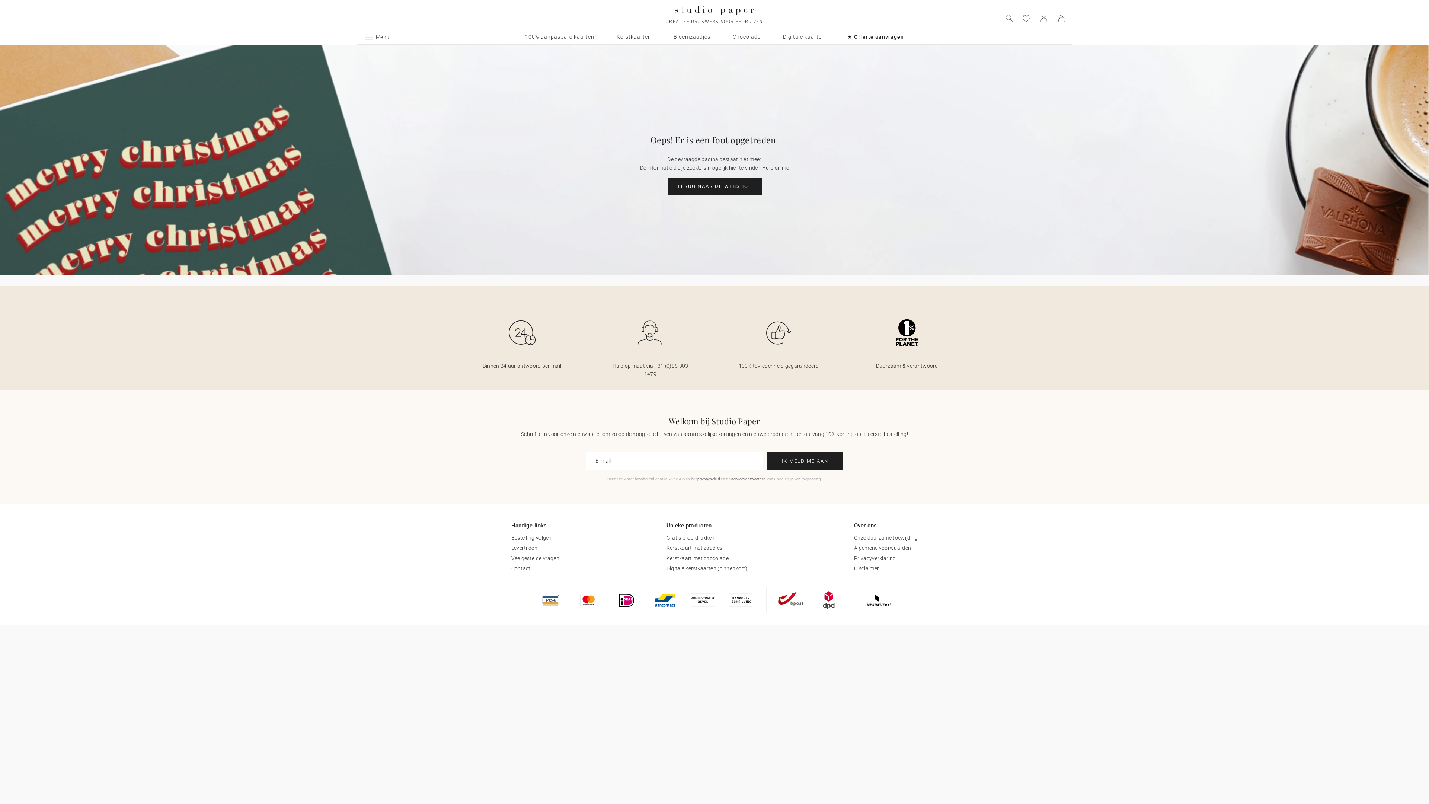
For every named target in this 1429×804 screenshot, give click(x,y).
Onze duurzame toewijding (886, 538)
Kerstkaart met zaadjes (694, 548)
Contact (521, 568)
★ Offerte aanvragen (875, 37)
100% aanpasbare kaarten (559, 37)
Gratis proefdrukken (690, 538)
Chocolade (747, 37)
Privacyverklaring (875, 558)
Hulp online (775, 168)
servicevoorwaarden (748, 479)
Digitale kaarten (804, 37)
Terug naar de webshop (714, 186)
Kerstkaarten (634, 37)
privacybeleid (708, 479)
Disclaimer (866, 568)
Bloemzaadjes (692, 37)
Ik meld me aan (805, 461)
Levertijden (524, 548)
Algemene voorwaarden (882, 548)
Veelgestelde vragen (535, 558)
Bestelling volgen (531, 538)
